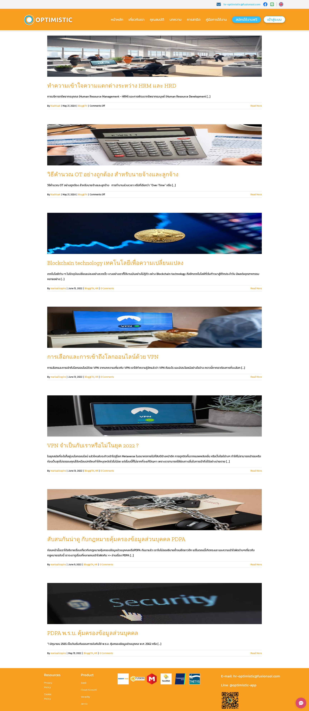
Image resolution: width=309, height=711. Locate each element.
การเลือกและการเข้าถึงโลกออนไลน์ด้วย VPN (103, 356)
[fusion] (137, 677)
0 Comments (107, 288)
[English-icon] (281, 3)
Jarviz (84, 704)
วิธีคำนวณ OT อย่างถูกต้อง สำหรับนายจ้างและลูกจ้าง (112, 174)
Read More (256, 105)
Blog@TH (82, 105)
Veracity (85, 697)
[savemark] (166, 675)
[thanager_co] (180, 675)
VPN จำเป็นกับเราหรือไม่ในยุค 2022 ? (93, 445)
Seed (83, 683)
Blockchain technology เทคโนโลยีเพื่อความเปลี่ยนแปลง (115, 262)
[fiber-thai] (123, 675)
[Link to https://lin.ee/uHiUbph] (273, 4)
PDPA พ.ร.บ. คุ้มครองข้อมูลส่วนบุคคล (92, 633)
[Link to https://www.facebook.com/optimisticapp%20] (265, 4)
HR (96, 288)
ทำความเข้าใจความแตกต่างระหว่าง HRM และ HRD (111, 85)
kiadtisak (55, 105)
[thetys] (194, 675)
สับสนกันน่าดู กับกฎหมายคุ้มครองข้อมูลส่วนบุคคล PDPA (116, 539)
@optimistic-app (243, 685)
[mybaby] (151, 675)
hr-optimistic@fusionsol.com (256, 676)
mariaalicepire (58, 288)
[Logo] (50, 15)
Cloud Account (89, 690)
